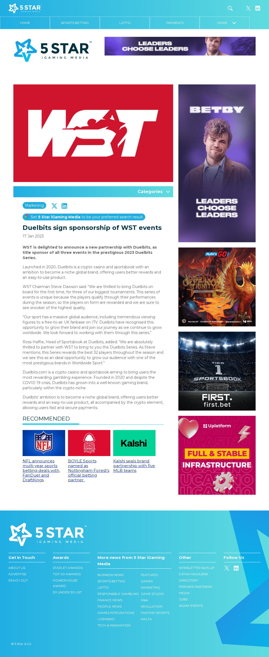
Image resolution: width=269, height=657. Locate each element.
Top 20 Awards (67, 574)
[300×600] (217, 87)
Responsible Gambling (118, 594)
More (224, 23)
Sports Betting (75, 23)
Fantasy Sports (155, 613)
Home (25, 23)
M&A (144, 600)
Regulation (151, 606)
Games (147, 581)
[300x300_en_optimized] (217, 418)
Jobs (183, 599)
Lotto (125, 23)
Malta (146, 619)
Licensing (106, 619)
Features (149, 575)
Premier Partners (195, 587)
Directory (188, 580)
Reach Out (18, 580)
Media (184, 593)
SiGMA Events (191, 606)
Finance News (109, 600)
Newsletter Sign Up (197, 568)
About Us (16, 568)
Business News (110, 575)
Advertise (17, 574)
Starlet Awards (68, 568)
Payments (174, 23)
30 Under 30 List (67, 592)
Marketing (34, 205)
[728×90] (180, 45)
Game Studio (152, 594)
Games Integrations (115, 613)
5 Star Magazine (193, 574)
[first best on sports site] (217, 334)
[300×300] (217, 250)
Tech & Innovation (114, 625)
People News (109, 606)
